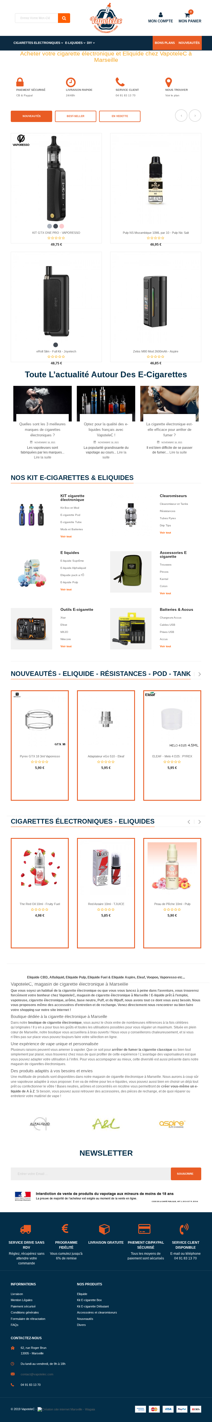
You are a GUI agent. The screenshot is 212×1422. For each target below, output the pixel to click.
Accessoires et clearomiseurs (97, 1312)
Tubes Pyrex (168, 518)
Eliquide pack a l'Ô (72, 575)
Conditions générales (25, 1312)
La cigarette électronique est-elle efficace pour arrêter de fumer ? (169, 429)
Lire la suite (42, 457)
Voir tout (65, 536)
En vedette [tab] (120, 116)
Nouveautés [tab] (32, 116)
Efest (63, 624)
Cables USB (167, 624)
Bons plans (165, 42)
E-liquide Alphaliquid (73, 567)
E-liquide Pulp (69, 582)
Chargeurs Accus (170, 617)
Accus (164, 639)
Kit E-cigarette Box (89, 1300)
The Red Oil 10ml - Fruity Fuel (40, 904)
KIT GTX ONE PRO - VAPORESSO (56, 232)
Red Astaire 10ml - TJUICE (106, 904)
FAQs (14, 1325)
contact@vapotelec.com (37, 1374)
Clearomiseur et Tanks (174, 503)
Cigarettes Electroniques (37, 42)
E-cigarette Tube (71, 522)
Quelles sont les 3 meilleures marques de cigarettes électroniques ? (42, 429)
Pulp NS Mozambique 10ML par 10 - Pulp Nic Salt (156, 232)
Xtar (63, 617)
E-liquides (74, 42)
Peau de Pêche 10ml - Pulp (172, 904)
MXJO (64, 631)
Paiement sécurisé (31, 89)
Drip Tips (165, 525)
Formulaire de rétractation (28, 1318)
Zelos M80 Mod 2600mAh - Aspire (155, 351)
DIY (89, 42)
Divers (81, 1325)
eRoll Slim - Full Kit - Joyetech (56, 351)
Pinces (164, 571)
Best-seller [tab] (75, 116)
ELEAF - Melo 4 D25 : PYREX (172, 756)
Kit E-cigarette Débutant (93, 1306)
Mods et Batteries (71, 529)
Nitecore (65, 639)
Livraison (17, 1294)
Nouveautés (189, 42)
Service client (127, 89)
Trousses (165, 564)
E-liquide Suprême (72, 560)
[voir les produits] (40, 1124)
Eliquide (82, 1294)
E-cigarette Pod (70, 514)
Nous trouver (176, 89)
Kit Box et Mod (69, 507)
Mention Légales (22, 1300)
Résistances (167, 511)
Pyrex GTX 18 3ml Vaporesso (40, 756)
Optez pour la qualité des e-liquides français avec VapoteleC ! (106, 429)
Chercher (64, 18)
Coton (164, 586)
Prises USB (167, 631)
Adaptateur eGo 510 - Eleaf (106, 756)
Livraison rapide (79, 89)
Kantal (164, 578)
